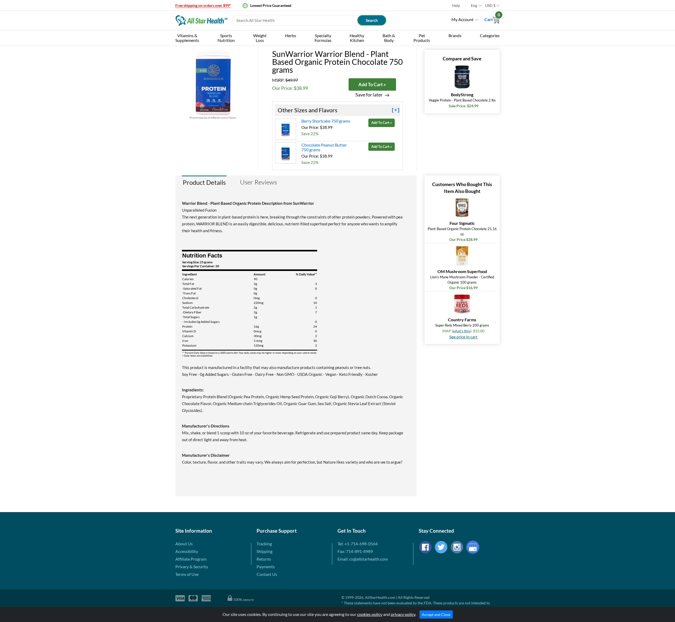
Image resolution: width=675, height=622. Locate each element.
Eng (474, 5)
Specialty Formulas (323, 38)
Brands (455, 35)
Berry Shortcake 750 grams (325, 120)
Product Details (204, 182)
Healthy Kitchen (357, 38)
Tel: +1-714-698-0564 (358, 543)
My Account (462, 19)
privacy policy (403, 614)
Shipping (264, 551)
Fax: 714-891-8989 (355, 551)
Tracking (264, 543)
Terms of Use (187, 574)
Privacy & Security (191, 566)
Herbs (290, 35)
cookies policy (369, 614)
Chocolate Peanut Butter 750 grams (324, 147)
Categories (490, 35)
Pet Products (421, 38)
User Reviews (258, 182)
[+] (395, 110)
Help (456, 5)
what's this (461, 331)
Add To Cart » (372, 84)
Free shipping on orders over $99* (203, 5)
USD (490, 5)
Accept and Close (436, 614)
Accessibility (186, 551)
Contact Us (267, 574)
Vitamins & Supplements (187, 38)
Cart (492, 19)
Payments (266, 566)
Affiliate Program (190, 558)
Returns (264, 558)
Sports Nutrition (226, 38)
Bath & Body (389, 38)
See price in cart (463, 336)
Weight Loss (260, 38)
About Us (184, 543)
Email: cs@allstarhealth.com (363, 558)
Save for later (369, 95)
